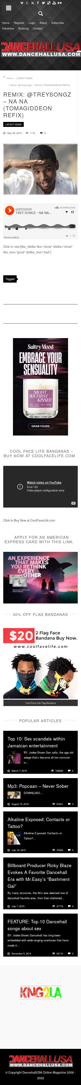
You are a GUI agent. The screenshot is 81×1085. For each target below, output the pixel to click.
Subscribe (57, 23)
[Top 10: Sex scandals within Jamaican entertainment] (14, 757)
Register (19, 23)
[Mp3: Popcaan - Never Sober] (14, 794)
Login (32, 23)
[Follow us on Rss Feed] (32, 3)
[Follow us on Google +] (27, 3)
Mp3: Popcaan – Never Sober (38, 786)
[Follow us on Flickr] (59, 3)
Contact (38, 28)
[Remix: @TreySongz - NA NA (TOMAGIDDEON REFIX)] (40, 169)
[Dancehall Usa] (40, 48)
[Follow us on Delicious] (48, 3)
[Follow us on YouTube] (54, 3)
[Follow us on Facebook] (38, 3)
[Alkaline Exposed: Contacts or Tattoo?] (14, 838)
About (43, 23)
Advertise (8, 28)
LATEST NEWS (24, 78)
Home (6, 23)
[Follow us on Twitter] (43, 3)
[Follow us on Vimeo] (21, 3)
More (32, 762)
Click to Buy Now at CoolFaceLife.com (29, 520)
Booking (23, 28)
